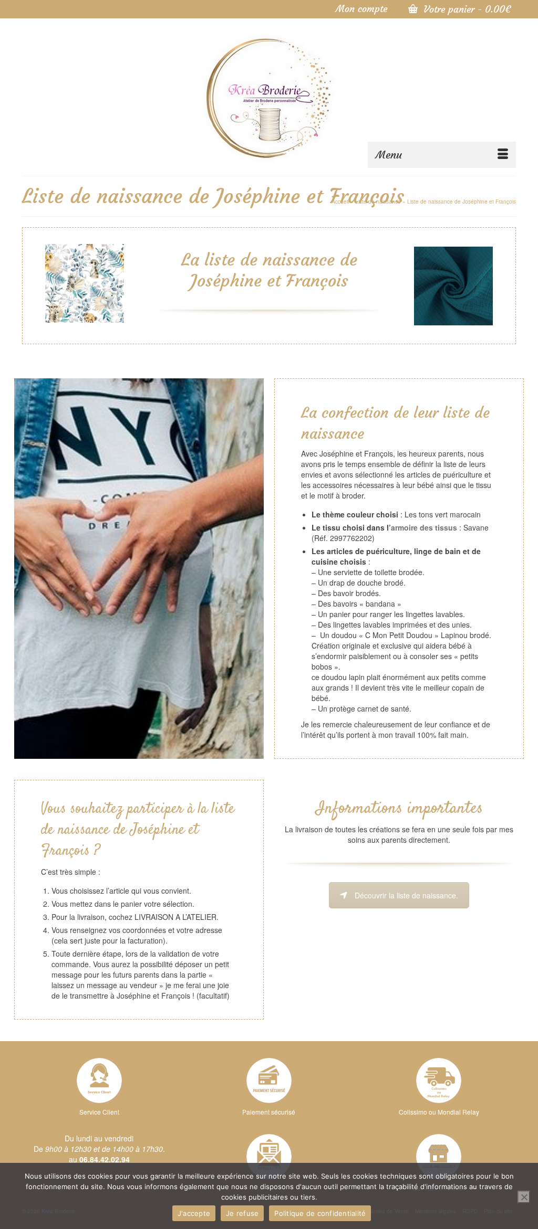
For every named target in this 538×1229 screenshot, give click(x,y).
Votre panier (465, 9)
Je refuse (242, 1213)
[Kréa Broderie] (269, 97)
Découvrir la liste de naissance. (406, 895)
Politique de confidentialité (320, 1213)
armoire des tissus (424, 527)
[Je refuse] (524, 1197)
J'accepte (194, 1213)
